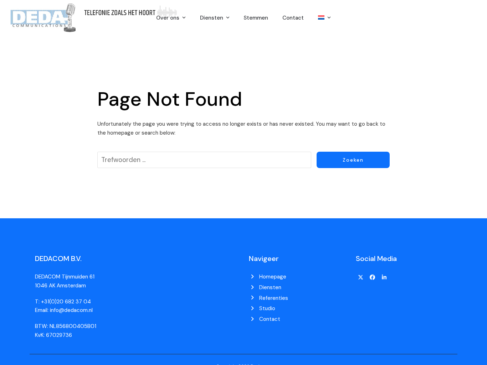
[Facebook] (373, 277)
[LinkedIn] (384, 277)
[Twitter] (361, 277)
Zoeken (353, 160)
